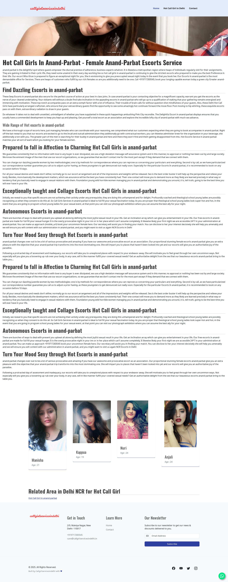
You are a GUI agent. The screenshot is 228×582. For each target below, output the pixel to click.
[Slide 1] (109, 52)
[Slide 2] (114, 52)
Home (156, 8)
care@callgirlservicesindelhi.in (82, 538)
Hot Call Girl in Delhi (174, 8)
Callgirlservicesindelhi (45, 571)
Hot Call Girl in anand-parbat (42, 498)
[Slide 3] (119, 52)
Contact (193, 8)
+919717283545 (75, 534)
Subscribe (172, 544)
